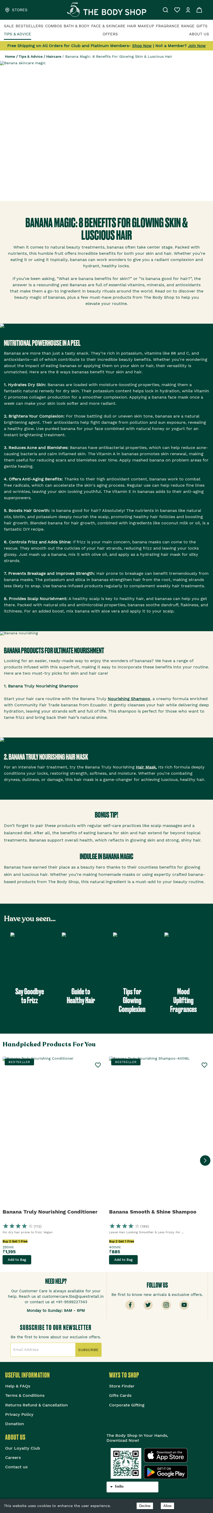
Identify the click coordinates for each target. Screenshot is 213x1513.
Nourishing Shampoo (129, 698)
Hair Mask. (146, 767)
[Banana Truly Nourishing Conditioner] (53, 1133)
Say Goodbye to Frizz (29, 996)
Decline (144, 1506)
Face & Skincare (108, 26)
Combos (53, 26)
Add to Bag (17, 1260)
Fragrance (167, 26)
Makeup (146, 26)
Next (205, 1160)
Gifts (202, 26)
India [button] (119, 1486)
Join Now (197, 45)
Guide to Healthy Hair (81, 996)
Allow (167, 1506)
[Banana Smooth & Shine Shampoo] (159, 1133)
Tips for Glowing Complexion (132, 1000)
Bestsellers (29, 26)
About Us (199, 34)
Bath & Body (76, 26)
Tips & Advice (17, 34)
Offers (110, 34)
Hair (131, 26)
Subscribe (88, 1350)
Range (188, 26)
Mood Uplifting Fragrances (183, 1000)
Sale (9, 26)
